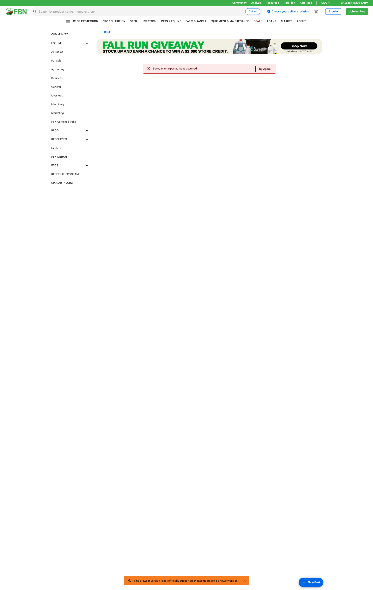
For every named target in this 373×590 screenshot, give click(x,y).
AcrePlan (289, 2)
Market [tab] (286, 21)
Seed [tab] (133, 21)
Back (107, 32)
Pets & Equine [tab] (171, 21)
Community (239, 2)
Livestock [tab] (149, 21)
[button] (69, 34)
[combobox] (141, 11)
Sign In (333, 11)
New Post (314, 582)
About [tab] (301, 21)
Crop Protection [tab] (85, 21)
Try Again (265, 68)
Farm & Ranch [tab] (196, 21)
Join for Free (357, 11)
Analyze (256, 2)
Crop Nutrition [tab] (114, 21)
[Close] (244, 581)
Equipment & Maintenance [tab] (229, 21)
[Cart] (316, 11)
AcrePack (306, 2)
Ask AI (253, 11)
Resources (272, 2)
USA (324, 2)
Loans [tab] (271, 21)
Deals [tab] (258, 21)
